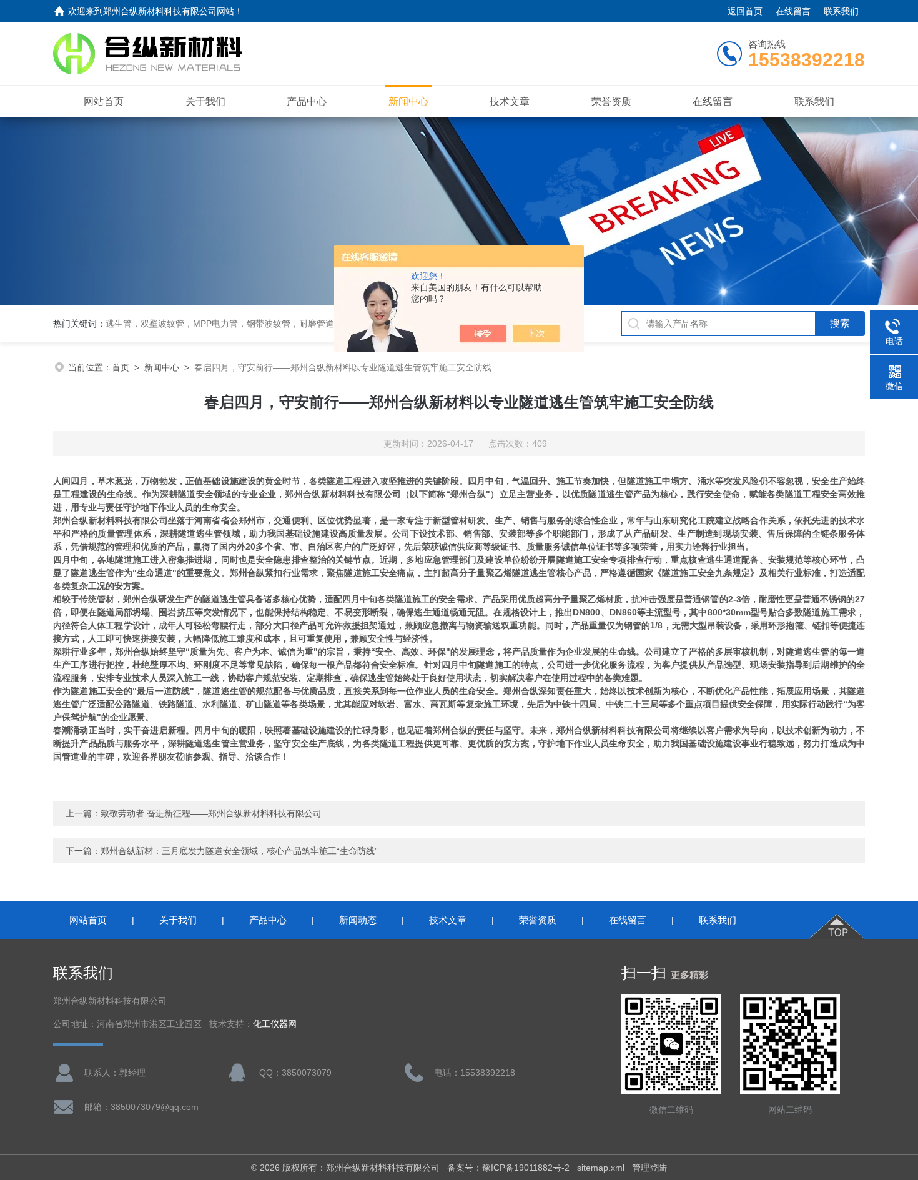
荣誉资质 (611, 101)
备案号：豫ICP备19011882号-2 (508, 1168)
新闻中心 (408, 101)
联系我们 (841, 11)
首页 (120, 367)
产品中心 (307, 101)
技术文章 (510, 101)
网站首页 (104, 101)
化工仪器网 (275, 1024)
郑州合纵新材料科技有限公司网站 (168, 11)
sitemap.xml (600, 1168)
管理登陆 (649, 1168)
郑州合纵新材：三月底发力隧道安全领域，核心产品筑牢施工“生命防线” (239, 851)
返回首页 (745, 11)
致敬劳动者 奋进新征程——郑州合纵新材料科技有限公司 (211, 813)
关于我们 (205, 101)
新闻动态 (358, 920)
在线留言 (793, 11)
